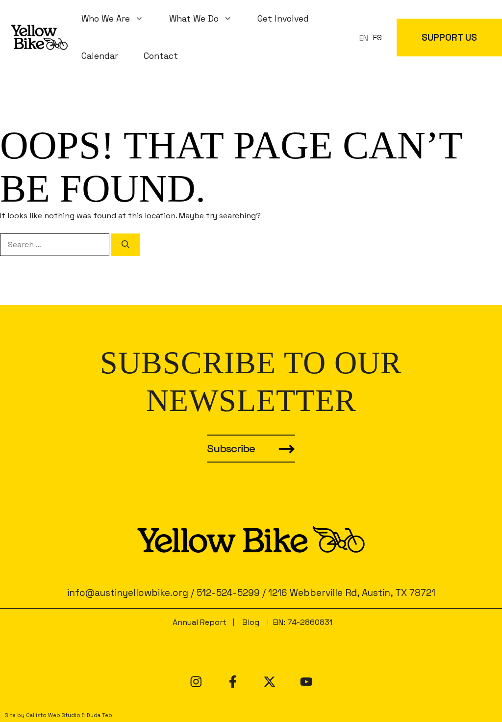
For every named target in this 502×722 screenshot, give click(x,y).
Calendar (99, 56)
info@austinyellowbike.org (127, 593)
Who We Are (105, 18)
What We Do (194, 18)
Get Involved (283, 18)
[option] (377, 38)
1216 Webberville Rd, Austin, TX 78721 (351, 593)
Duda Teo (99, 715)
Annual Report (199, 622)
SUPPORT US (449, 37)
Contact (161, 56)
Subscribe (231, 448)
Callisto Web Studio (53, 715)
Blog (251, 622)
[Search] (125, 244)
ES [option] (377, 37)
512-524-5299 (228, 593)
